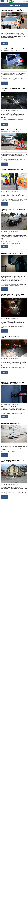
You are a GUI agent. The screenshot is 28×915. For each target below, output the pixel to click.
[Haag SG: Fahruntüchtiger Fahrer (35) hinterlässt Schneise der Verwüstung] (14, 221)
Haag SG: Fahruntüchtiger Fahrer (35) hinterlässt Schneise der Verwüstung (13, 210)
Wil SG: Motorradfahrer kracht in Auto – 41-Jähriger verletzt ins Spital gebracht (12, 295)
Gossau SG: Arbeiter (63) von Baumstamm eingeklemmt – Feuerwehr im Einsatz (12, 170)
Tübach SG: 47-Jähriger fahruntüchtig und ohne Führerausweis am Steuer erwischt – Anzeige (13, 9)
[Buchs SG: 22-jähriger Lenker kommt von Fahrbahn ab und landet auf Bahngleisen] (14, 348)
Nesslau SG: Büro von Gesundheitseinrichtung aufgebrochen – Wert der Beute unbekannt (13, 252)
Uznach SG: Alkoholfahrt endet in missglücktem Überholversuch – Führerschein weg (13, 49)
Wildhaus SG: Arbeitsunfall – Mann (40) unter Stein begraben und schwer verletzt (12, 130)
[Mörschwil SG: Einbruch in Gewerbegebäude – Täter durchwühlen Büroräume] (14, 394)
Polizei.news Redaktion (13, 31)
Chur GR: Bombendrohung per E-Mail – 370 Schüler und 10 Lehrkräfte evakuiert (12, 461)
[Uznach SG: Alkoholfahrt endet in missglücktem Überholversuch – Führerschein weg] (14, 60)
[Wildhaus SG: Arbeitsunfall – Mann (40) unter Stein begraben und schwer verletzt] (14, 141)
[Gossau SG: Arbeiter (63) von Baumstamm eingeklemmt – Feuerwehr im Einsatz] (14, 181)
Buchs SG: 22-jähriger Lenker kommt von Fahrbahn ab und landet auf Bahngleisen (11, 337)
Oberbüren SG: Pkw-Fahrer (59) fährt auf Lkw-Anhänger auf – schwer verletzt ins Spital (13, 89)
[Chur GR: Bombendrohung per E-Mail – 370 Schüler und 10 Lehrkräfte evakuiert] (14, 473)
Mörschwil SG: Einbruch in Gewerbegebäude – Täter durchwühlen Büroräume (13, 383)
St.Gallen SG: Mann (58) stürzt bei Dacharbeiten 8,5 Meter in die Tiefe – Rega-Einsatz (13, 422)
